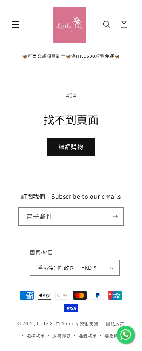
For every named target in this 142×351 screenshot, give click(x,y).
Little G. (46, 323)
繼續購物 (71, 147)
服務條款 (61, 335)
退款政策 (36, 335)
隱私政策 (115, 324)
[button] (15, 24)
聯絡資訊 (113, 335)
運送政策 (88, 335)
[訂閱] (114, 216)
